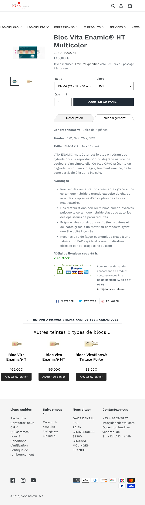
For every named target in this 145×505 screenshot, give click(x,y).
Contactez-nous (22, 423)
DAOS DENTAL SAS (32, 496)
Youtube (49, 427)
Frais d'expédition (87, 64)
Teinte (99, 78)
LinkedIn (49, 436)
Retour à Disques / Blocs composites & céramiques (75, 319)
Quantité (61, 94)
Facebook (50, 422)
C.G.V (14, 427)
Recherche (18, 418)
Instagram (50, 431)
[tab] (75, 117)
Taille (58, 78)
